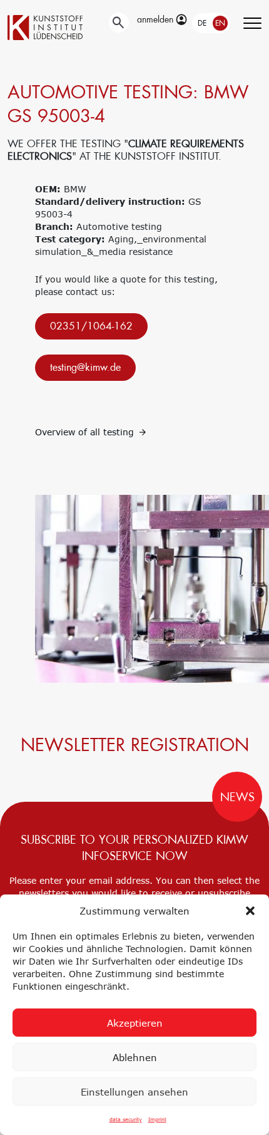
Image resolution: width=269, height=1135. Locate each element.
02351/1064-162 (91, 326)
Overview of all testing (86, 432)
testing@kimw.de (85, 367)
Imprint (157, 1119)
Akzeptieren (135, 1023)
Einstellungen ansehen (134, 1091)
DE (202, 23)
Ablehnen (135, 1057)
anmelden (156, 19)
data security (125, 1119)
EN (220, 23)
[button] (250, 910)
